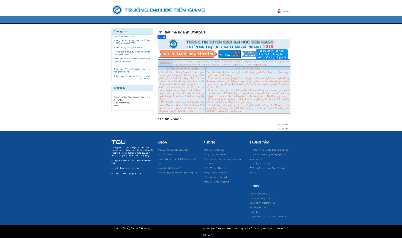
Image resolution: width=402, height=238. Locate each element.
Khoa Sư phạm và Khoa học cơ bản (173, 150)
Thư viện (279, 228)
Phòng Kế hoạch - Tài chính (215, 177)
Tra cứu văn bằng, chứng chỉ (262, 198)
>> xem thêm (145, 78)
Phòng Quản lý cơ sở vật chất (216, 181)
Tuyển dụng (255, 212)
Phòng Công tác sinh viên (215, 154)
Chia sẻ (161, 37)
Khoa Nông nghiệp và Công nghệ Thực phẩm (177, 172)
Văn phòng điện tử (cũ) (262, 228)
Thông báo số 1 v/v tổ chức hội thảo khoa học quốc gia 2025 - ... (132, 61)
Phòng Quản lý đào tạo (214, 150)
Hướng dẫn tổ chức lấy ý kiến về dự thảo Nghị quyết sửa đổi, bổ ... (132, 43)
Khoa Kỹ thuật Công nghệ (169, 168)
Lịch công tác (209, 228)
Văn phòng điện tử (242, 228)
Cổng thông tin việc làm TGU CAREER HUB (268, 216)
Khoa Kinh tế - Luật (166, 154)
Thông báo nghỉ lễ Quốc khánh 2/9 (129, 37)
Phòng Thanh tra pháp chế (215, 172)
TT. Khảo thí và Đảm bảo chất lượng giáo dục (269, 150)
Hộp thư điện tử (224, 228)
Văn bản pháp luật (258, 207)
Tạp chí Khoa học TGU (259, 193)
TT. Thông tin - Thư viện (260, 163)
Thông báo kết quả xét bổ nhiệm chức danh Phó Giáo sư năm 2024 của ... (132, 67)
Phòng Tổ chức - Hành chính (216, 168)
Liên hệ (206, 234)
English (285, 11)
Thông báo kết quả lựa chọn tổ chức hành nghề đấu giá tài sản (132, 50)
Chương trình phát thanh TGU (263, 203)
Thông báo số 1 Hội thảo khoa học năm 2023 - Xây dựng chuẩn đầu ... (132, 74)
